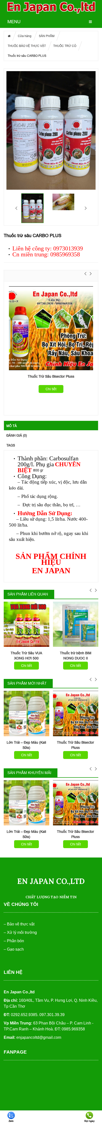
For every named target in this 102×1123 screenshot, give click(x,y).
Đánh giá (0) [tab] (16, 435)
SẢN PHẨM (46, 36)
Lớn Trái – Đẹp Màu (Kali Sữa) (26, 745)
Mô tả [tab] (11, 426)
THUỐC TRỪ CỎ (64, 46)
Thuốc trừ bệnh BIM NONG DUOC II (75, 655)
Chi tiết (51, 389)
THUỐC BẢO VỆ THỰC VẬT (27, 46)
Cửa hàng (24, 36)
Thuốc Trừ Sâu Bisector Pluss (51, 376)
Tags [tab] (10, 445)
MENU (14, 21)
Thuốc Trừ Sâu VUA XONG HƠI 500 (26, 655)
